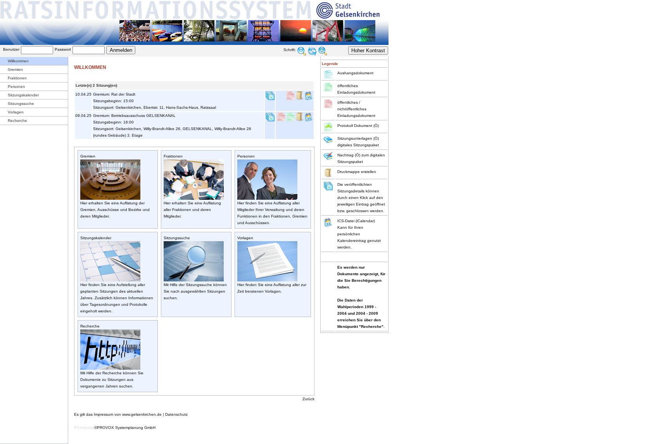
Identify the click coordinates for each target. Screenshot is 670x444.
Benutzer (11, 49)
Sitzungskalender (23, 95)
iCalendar (365, 221)
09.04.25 (83, 115)
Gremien (15, 69)
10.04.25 (83, 94)
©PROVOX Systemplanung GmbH (124, 427)
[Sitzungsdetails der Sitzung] (270, 99)
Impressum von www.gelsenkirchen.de (128, 414)
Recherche (17, 120)
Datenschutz (176, 414)
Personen (16, 86)
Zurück (308, 399)
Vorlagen (16, 112)
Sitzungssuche (21, 103)
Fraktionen (17, 78)
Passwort (63, 49)
